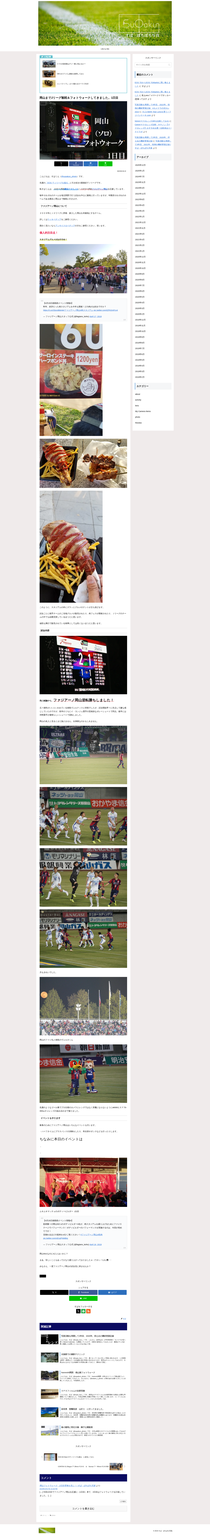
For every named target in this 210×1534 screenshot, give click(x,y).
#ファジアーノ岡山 (71, 310)
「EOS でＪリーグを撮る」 (58, 183)
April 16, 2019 (95, 1244)
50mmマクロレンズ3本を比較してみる (152, 121)
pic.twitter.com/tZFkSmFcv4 (106, 310)
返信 (124, 1501)
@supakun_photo (69, 176)
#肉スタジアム (86, 310)
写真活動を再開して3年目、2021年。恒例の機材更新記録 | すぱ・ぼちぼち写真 (153, 144)
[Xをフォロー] (78, 1311)
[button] (169, 65)
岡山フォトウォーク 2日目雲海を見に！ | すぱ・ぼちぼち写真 (67, 1486)
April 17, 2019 (95, 316)
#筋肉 (99, 1235)
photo (43, 1276)
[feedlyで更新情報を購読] (83, 1311)
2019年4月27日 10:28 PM (48, 1489)
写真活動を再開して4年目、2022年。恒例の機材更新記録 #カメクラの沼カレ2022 (152, 108)
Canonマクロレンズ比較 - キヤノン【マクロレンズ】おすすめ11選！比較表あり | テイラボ (153, 128)
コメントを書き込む (83, 1508)
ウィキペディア (54, 219)
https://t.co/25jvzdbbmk (53, 310)
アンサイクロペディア (65, 226)
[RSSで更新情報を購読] (88, 1311)
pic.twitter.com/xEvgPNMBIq (55, 1238)
